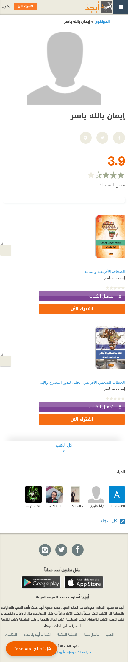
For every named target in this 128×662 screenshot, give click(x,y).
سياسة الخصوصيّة (79, 652)
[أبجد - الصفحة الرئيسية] (91, 7)
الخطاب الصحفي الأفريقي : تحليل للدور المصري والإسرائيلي (82, 382)
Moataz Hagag (54, 505)
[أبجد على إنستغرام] (44, 550)
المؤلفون (101, 21)
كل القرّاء (109, 521)
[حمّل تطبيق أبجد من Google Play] (41, 582)
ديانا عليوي (97, 505)
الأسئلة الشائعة (67, 634)
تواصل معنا (91, 634)
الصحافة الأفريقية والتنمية (104, 271)
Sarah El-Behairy (75, 505)
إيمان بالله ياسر (114, 277)
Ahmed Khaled (117, 505)
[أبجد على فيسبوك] (77, 550)
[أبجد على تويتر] (61, 550)
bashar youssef (33, 505)
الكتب (110, 634)
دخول (6, 6)
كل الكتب (64, 445)
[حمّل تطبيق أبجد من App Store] (84, 582)
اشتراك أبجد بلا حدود (37, 634)
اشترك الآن (82, 309)
